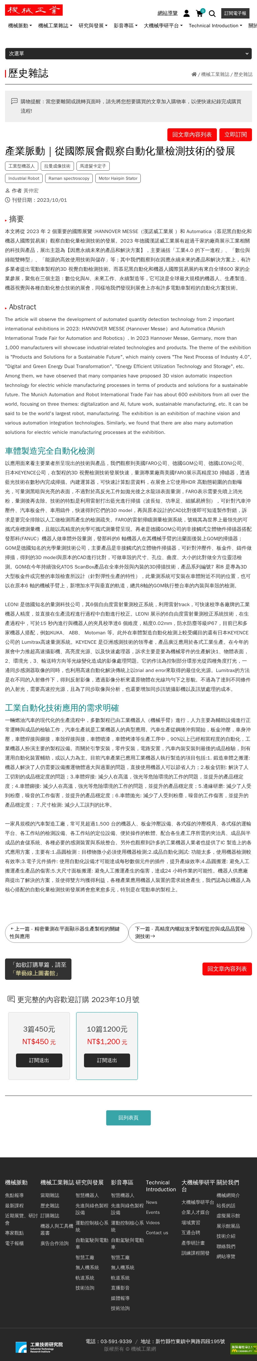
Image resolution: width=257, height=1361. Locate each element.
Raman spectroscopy (69, 178)
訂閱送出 (39, 1060)
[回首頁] (194, 74)
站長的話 (226, 1206)
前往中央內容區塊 (25, 7)
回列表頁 (128, 1118)
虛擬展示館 (228, 1216)
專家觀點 (14, 1233)
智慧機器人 (87, 1195)
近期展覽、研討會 (21, 1219)
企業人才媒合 (195, 1212)
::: (7, 7)
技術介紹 (226, 1236)
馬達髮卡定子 (93, 166)
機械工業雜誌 (215, 74)
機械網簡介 (228, 1195)
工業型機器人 (21, 166)
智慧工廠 (85, 1257)
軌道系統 (85, 1278)
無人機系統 (87, 1267)
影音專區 (122, 1182)
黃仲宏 (31, 191)
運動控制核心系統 (92, 1226)
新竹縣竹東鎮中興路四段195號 (190, 1341)
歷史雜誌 (243, 74)
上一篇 (22, 929)
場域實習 (190, 1222)
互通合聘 (190, 1233)
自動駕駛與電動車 (92, 1243)
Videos (153, 1222)
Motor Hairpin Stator (118, 178)
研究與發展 (90, 1182)
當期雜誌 (49, 1195)
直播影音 (120, 1288)
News (151, 1202)
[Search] (212, 14)
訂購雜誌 (49, 1216)
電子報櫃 (14, 1243)
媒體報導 (120, 1298)
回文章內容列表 (192, 134)
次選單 (16, 54)
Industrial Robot (23, 178)
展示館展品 (228, 1226)
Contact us (157, 1233)
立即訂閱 (235, 134)
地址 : (147, 1341)
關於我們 (228, 1182)
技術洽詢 (85, 1288)
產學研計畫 (193, 1243)
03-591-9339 (116, 1341)
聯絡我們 (226, 1246)
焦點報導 (14, 1195)
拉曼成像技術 (57, 166)
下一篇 (142, 929)
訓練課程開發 (195, 1253)
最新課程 (14, 1206)
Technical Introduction (161, 1186)
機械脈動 (16, 1182)
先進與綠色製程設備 (92, 1209)
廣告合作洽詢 (54, 1243)
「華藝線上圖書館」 (35, 973)
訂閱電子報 (235, 13)
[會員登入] (187, 13)
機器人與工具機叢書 (56, 1229)
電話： (93, 1341)
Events (153, 1212)
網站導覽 (168, 13)
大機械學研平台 (198, 1186)
